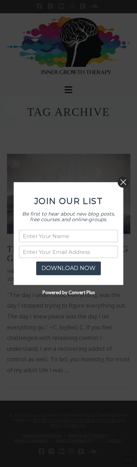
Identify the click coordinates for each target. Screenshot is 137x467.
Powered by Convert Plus (69, 292)
